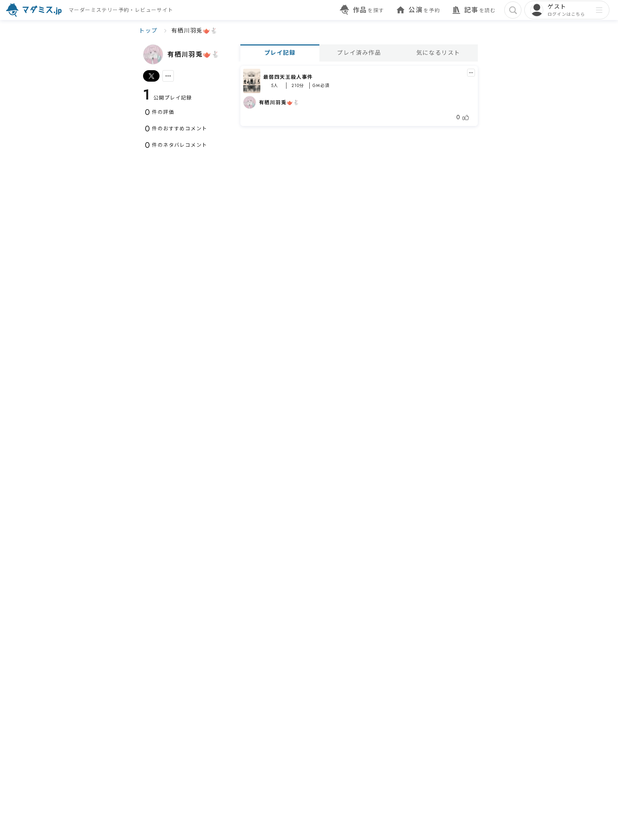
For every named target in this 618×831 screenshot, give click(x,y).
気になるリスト (438, 53)
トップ (148, 30)
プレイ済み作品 (359, 53)
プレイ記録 (280, 53)
